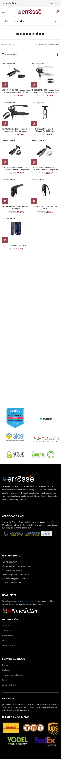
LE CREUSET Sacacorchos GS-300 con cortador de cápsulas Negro (16, 169)
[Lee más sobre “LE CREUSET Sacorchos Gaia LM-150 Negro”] (5, 201)
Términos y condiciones (12, 675)
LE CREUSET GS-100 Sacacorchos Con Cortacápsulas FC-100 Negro (16, 92)
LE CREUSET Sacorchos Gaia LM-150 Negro (16, 207)
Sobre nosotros (9, 645)
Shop (11, 44)
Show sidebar (11, 54)
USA (55, 3)
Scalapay (6, 670)
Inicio (4, 44)
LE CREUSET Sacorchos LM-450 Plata (45, 207)
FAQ (4, 640)
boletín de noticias (29, 601)
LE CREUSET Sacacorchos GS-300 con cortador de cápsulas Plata (45, 169)
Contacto (6, 630)
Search (55, 21)
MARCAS (6, 625)
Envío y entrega (9, 685)
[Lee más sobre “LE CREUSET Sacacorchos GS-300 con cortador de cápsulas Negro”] (5, 162)
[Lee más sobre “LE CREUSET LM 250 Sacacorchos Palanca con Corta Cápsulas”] (34, 85)
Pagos (5, 680)
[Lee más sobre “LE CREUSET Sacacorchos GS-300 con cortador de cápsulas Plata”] (34, 162)
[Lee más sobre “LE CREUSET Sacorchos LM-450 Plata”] (34, 201)
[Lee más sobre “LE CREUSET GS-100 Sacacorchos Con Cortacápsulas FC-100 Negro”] (5, 85)
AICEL (52, 522)
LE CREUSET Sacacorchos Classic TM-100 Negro (45, 130)
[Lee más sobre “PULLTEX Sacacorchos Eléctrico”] (5, 240)
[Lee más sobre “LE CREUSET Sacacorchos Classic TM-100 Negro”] (34, 123)
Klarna (5, 665)
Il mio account (8, 635)
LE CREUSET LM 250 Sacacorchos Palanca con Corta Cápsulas (45, 91)
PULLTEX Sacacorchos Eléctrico (16, 245)
